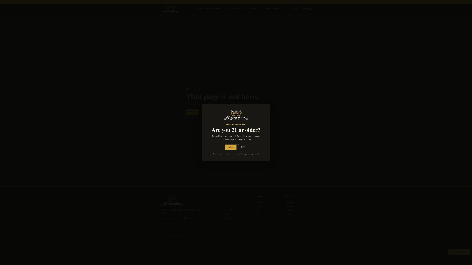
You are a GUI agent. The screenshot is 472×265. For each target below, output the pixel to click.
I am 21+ (231, 147)
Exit (242, 147)
